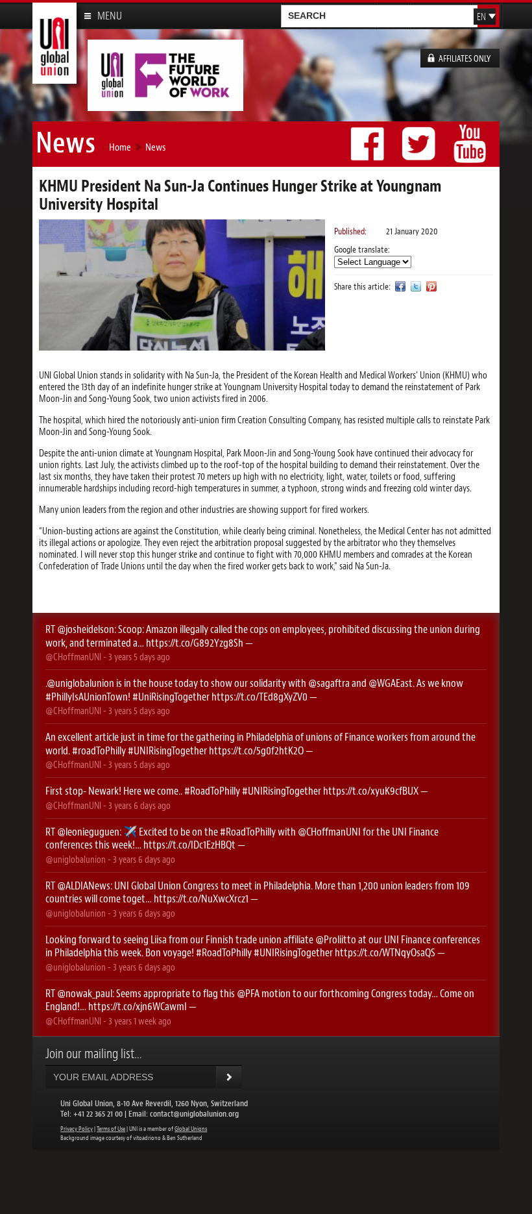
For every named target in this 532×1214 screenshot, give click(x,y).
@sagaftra (329, 683)
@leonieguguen (88, 831)
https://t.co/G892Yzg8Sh (194, 643)
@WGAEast (391, 683)
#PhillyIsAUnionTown (86, 696)
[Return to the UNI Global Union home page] (54, 78)
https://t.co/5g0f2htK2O (256, 750)
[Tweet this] (416, 286)
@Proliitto (335, 939)
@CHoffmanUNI (73, 657)
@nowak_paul (84, 993)
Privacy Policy (76, 1129)
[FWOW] (165, 105)
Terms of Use (111, 1129)
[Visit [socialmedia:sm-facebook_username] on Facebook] (400, 286)
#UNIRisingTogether (167, 750)
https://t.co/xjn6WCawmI (137, 1006)
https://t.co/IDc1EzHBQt (189, 844)
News (155, 147)
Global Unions (191, 1129)
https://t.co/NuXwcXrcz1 (201, 898)
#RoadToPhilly (212, 791)
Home (120, 147)
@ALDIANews (83, 885)
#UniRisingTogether (171, 696)
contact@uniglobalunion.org (194, 1113)
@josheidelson (85, 629)
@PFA (248, 993)
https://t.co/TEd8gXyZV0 (260, 696)
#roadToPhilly (99, 750)
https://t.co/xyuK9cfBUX (370, 791)
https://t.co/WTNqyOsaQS (385, 952)
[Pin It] (431, 286)
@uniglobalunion (80, 683)
